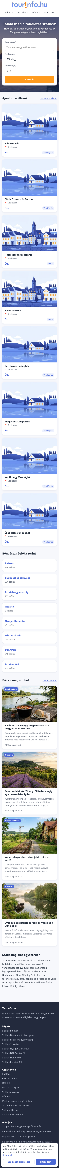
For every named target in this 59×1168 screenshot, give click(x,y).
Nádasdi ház (12, 143)
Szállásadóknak (10, 1092)
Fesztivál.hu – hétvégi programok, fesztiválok (26, 1131)
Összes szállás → (48, 98)
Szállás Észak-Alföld (12, 1062)
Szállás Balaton (10, 1030)
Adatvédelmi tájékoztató (15, 1105)
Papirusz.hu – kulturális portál (18, 1136)
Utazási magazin (11, 1087)
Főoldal (9, 12)
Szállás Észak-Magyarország (17, 1039)
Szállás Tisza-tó (10, 1044)
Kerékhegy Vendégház (18, 477)
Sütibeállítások (10, 1110)
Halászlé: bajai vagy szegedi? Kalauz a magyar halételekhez (27, 727)
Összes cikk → (50, 680)
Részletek (7, 1155)
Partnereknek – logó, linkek (17, 1101)
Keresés (29, 79)
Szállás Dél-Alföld (11, 1057)
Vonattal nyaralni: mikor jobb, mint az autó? (27, 858)
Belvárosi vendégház (17, 366)
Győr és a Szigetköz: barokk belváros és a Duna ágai (29, 924)
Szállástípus (10, 54)
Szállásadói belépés (12, 1114)
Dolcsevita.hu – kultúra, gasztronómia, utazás (27, 1141)
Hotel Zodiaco (13, 310)
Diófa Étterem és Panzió (19, 199)
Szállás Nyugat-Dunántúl (15, 1048)
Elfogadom (45, 1161)
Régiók (36, 12)
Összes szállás (10, 1078)
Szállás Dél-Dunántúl (13, 1053)
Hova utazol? (10, 42)
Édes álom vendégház (17, 532)
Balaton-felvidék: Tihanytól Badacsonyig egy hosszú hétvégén (29, 793)
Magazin (49, 12)
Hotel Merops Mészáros (18, 254)
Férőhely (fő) (10, 65)
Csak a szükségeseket (19, 1161)
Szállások (23, 12)
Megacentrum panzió (17, 421)
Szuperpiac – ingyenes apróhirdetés (21, 1126)
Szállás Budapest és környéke (18, 1035)
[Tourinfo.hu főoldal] (29, 5)
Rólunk (6, 1096)
